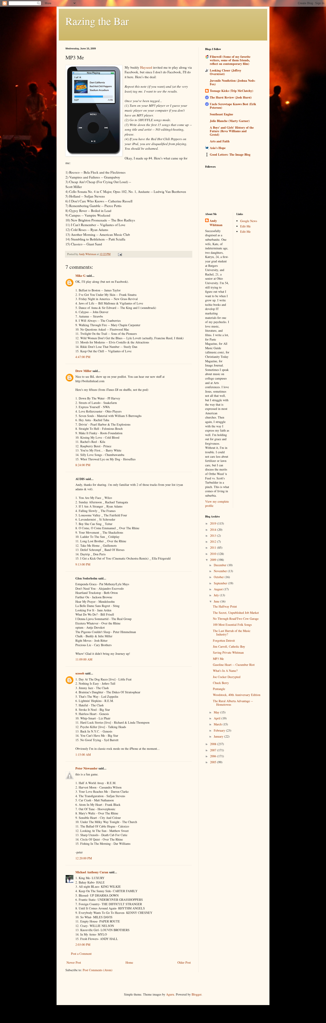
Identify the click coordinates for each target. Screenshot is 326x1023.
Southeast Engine (221, 114)
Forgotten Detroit (224, 640)
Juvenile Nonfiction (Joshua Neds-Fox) (232, 82)
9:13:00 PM (82, 564)
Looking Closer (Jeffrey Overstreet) (225, 72)
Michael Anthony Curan (91, 872)
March (218, 724)
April (217, 718)
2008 (213, 744)
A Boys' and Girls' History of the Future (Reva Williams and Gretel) (232, 131)
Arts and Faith (220, 141)
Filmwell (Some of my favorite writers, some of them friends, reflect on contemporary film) (230, 60)
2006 (213, 756)
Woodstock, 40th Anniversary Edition (236, 695)
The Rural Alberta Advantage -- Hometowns (233, 703)
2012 (213, 541)
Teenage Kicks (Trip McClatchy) (231, 90)
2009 (213, 560)
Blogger (196, 994)
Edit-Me (245, 226)
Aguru (170, 994)
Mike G (80, 275)
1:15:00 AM (83, 754)
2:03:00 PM (82, 944)
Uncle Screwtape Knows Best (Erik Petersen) (233, 106)
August (219, 589)
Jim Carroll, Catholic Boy (229, 646)
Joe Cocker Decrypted (226, 677)
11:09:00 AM (83, 659)
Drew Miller (83, 370)
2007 (213, 750)
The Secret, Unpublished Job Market (236, 612)
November (221, 571)
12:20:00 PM (83, 858)
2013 (213, 535)
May (217, 712)
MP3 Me (218, 659)
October (219, 577)
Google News (248, 221)
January (219, 736)
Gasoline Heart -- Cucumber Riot (234, 665)
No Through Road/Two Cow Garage (236, 618)
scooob (79, 673)
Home (129, 962)
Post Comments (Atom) (97, 970)
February (220, 730)
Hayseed (146, 67)
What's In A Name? (225, 670)
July (217, 595)
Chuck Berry (221, 683)
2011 (213, 547)
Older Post (184, 962)
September (221, 583)
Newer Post (74, 962)
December (220, 565)
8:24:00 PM (82, 465)
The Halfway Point (225, 606)
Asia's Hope (218, 147)
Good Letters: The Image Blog (230, 154)
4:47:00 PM (82, 357)
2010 (213, 554)
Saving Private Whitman (228, 652)
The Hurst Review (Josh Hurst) (231, 97)
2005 (213, 762)
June (217, 601)
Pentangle (219, 689)
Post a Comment (81, 953)
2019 (213, 523)
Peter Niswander (86, 768)
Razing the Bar (97, 21)
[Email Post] (120, 254)
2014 (213, 529)
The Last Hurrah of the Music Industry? (231, 633)
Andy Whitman (216, 223)
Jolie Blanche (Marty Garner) (230, 120)
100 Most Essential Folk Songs (232, 624)
